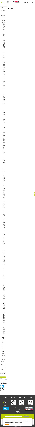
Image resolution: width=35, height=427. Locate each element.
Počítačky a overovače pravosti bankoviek (4, 134)
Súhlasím (6, 424)
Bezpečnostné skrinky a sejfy (4, 30)
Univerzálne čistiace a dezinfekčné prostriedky (4, 57)
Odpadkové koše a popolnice (4, 318)
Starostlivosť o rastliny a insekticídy (4, 323)
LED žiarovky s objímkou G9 (4, 253)
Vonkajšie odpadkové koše (4, 157)
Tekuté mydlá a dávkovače (4, 62)
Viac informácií (20, 422)
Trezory (4, 232)
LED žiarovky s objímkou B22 (4, 234)
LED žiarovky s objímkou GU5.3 (4, 218)
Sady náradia (4, 107)
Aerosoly (4, 99)
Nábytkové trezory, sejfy (4, 140)
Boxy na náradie (4, 329)
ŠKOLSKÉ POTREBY (3, 12)
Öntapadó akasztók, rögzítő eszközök (4, 303)
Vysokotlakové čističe (4, 147)
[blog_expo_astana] (17, 410)
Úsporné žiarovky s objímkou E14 (4, 198)
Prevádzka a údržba (3, 21)
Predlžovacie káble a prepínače (4, 42)
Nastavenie (11, 424)
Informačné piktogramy (4, 185)
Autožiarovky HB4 (4, 272)
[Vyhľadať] (14, 2)
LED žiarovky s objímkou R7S (4, 284)
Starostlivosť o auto (4, 50)
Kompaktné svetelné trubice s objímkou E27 (4, 291)
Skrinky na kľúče (4, 72)
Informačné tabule (4, 188)
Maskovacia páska (4, 201)
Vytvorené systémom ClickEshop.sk (17, 426)
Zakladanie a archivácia (3, 342)
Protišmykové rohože (4, 27)
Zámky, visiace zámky (3, 327)
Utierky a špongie (4, 40)
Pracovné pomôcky (3, 338)
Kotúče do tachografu (4, 74)
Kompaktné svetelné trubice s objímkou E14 (4, 295)
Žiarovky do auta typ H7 (4, 268)
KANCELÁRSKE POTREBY (3, 16)
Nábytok (3, 19)
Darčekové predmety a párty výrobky (3, 359)
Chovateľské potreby (4, 321)
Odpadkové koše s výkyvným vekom (4, 160)
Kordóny (4, 144)
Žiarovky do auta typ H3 (4, 275)
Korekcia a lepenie (3, 346)
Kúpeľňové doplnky (4, 260)
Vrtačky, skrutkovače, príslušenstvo (4, 104)
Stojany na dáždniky (4, 70)
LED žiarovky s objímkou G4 (4, 214)
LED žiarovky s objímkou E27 (4, 211)
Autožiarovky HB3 (4, 270)
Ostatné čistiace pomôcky (4, 250)
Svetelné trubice (4, 192)
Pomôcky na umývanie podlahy (4, 181)
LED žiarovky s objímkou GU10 (4, 204)
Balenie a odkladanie (3, 353)
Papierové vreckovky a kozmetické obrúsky (4, 80)
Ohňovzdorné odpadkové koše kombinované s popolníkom (4, 36)
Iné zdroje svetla (4, 230)
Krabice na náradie (4, 169)
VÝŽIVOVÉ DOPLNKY (3, 366)
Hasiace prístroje (4, 171)
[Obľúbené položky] (29, 2)
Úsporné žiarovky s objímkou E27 (4, 194)
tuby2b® (2, 367)
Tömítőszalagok (4, 306)
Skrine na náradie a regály (4, 331)
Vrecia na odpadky (4, 76)
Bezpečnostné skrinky (4, 137)
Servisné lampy (4, 165)
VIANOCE (2, 369)
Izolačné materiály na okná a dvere (4, 308)
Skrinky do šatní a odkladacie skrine (4, 119)
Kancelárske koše (4, 68)
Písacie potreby (3, 344)
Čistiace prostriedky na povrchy (4, 115)
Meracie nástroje (4, 112)
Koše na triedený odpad (4, 97)
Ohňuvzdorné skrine (4, 143)
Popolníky (4, 131)
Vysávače (4, 145)
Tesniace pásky (4, 316)
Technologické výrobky (3, 17)
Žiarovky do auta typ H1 (4, 262)
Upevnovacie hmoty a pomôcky (4, 47)
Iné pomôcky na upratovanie (4, 153)
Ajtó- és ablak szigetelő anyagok (4, 299)
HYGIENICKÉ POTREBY (2, 361)
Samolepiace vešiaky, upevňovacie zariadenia (4, 313)
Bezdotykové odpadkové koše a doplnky (4, 278)
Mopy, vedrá (3, 150)
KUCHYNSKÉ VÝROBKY (2, 364)
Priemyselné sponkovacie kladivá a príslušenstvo (4, 127)
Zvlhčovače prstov (4, 190)
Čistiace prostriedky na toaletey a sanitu (4, 94)
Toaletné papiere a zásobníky (4, 65)
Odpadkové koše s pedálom (4, 163)
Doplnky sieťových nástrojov (4, 287)
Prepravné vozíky (4, 45)
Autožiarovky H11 (4, 281)
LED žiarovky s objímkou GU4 (4, 243)
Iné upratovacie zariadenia (4, 122)
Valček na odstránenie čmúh (4, 86)
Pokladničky (4, 88)
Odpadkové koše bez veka (4, 178)
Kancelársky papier (3, 340)
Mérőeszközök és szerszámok (4, 334)
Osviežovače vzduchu (4, 83)
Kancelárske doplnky (3, 348)
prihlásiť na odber (26, 416)
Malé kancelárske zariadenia (3, 351)
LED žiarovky (4, 256)
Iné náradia (4, 110)
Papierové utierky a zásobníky (4, 53)
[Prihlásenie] (27, 2)
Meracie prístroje (4, 167)
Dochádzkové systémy (4, 238)
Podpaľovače (4, 258)
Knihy (2, 356)
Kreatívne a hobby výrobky (3, 355)
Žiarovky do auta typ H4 (4, 265)
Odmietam (15, 424)
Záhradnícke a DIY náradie (4, 247)
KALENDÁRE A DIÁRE (3, 13)
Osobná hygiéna (4, 101)
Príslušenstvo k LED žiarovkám (4, 222)
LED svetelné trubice (4, 240)
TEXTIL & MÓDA (3, 10)
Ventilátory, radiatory (4, 228)
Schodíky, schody (4, 25)
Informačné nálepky (4, 90)
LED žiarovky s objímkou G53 (4, 224)
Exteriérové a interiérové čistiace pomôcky (4, 175)
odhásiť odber (1, 378)
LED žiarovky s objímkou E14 (4, 207)
